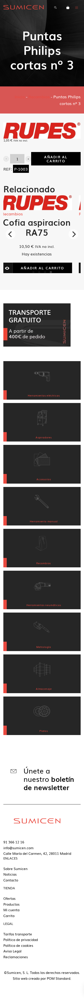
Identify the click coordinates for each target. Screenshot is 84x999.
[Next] (73, 234)
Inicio (20, 96)
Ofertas (9, 898)
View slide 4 (51, 272)
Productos (11, 904)
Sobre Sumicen (15, 868)
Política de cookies (18, 945)
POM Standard (58, 978)
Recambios (39, 96)
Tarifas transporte (17, 933)
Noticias (10, 874)
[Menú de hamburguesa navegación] (77, 7)
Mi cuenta (11, 909)
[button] (6, 159)
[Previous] (10, 234)
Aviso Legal (12, 950)
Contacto (10, 879)
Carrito (9, 915)
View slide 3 (45, 272)
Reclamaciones (15, 956)
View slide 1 (33, 272)
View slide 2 (39, 272)
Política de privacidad (20, 939)
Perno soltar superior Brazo (44, 227)
